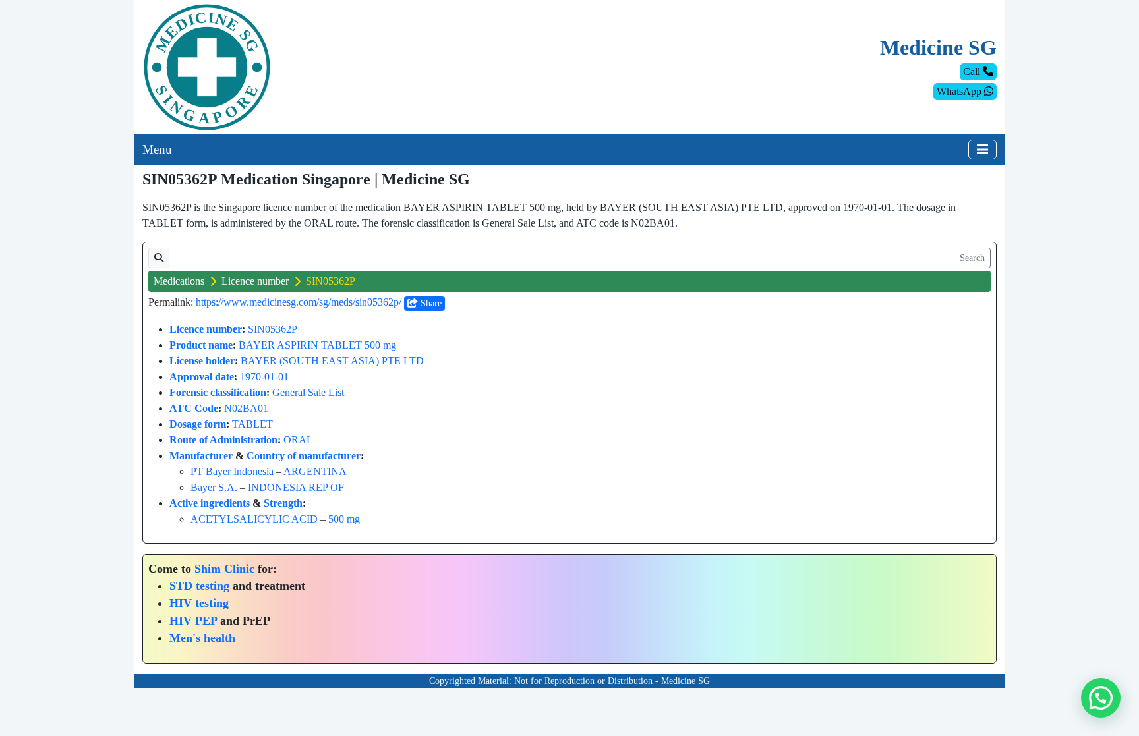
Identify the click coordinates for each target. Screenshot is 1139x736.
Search (972, 258)
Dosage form (197, 424)
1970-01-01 (264, 376)
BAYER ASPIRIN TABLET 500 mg (317, 345)
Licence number (255, 281)
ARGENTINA (315, 471)
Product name (201, 345)
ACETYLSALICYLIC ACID (254, 518)
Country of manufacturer (304, 455)
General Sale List (308, 392)
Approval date (201, 376)
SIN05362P (272, 329)
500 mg (344, 518)
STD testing (199, 585)
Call (973, 71)
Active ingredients (209, 503)
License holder (202, 360)
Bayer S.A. (213, 487)
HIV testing (199, 602)
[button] (1101, 698)
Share (430, 303)
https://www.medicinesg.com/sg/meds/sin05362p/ (298, 302)
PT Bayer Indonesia (232, 471)
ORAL (298, 439)
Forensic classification (217, 392)
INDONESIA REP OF (296, 487)
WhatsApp (960, 91)
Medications (179, 281)
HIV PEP (193, 620)
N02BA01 (246, 408)
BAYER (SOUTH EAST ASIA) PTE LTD (332, 360)
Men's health (202, 637)
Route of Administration (223, 439)
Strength (283, 503)
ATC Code (193, 408)
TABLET (252, 424)
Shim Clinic (224, 568)
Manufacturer (201, 455)
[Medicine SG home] (207, 66)
